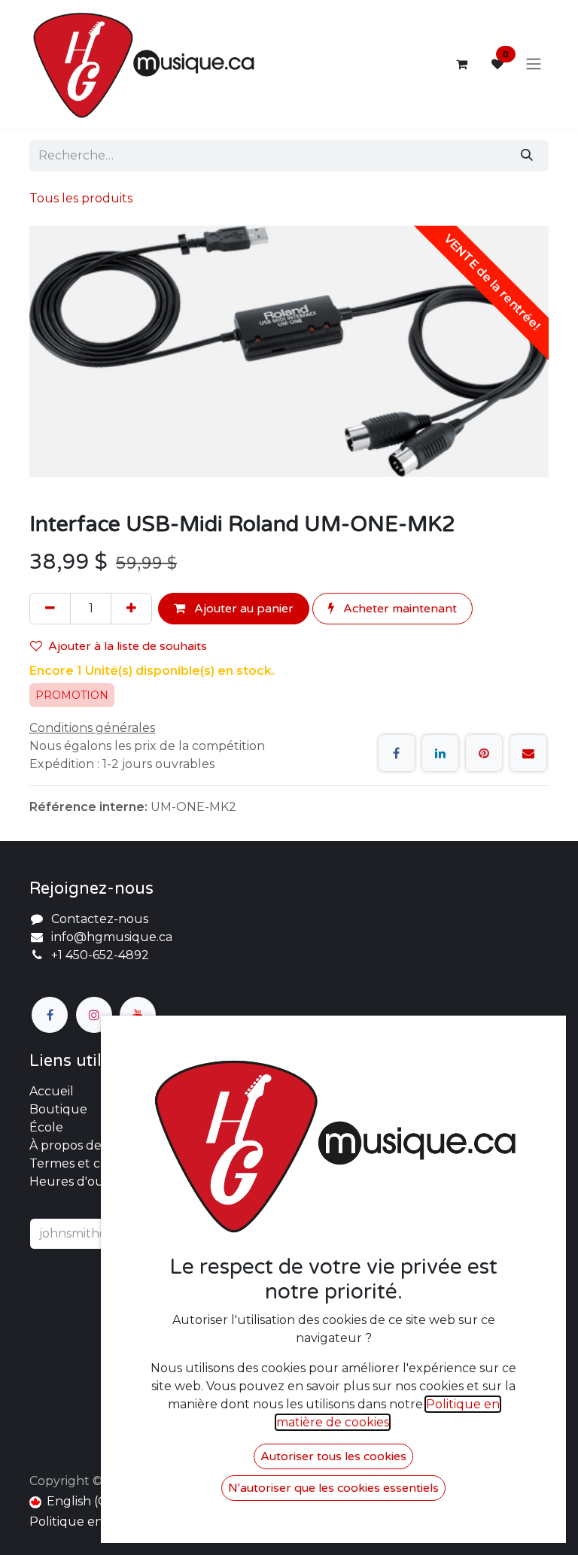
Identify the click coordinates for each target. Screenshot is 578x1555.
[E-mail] (528, 753)
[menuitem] (74, 1501)
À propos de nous (82, 1145)
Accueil (51, 1091)
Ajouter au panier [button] (242, 608)
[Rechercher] (527, 156)
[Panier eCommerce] (461, 64)
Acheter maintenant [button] (398, 608)
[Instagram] (94, 1015)
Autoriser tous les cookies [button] (333, 1456)
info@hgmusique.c (108, 937)
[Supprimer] (50, 608)
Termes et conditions (92, 1163)
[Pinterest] (484, 753)
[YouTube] (138, 1015)
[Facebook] (397, 753)
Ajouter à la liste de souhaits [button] (127, 646)
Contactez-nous (99, 919)
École (46, 1127)
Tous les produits (80, 198)
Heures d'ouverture (90, 1181)
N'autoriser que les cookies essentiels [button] (333, 1488)
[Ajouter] (131, 608)
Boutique (58, 1109)
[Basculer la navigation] (534, 64)
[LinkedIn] (440, 753)
